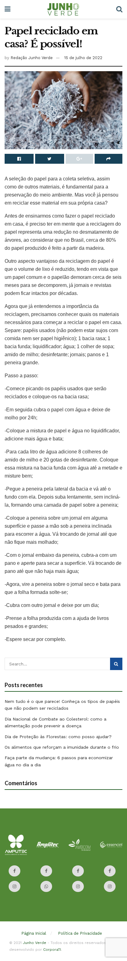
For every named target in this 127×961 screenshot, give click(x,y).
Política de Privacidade (80, 933)
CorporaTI (52, 949)
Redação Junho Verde (31, 57)
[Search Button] (116, 664)
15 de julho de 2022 (83, 57)
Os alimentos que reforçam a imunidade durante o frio (62, 747)
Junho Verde (34, 943)
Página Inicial (33, 933)
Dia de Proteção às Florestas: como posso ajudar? (58, 736)
